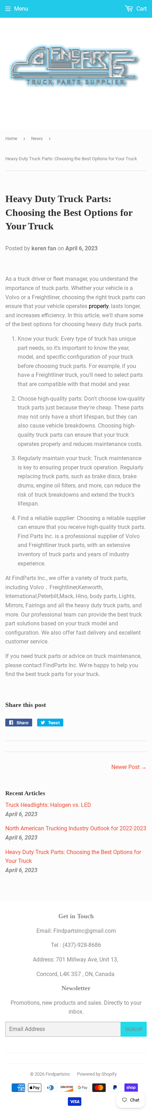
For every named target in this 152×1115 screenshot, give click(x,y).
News (37, 138)
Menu (21, 8)
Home (11, 138)
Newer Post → (129, 767)
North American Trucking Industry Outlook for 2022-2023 (75, 828)
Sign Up (133, 1029)
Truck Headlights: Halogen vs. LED (48, 805)
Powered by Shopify (97, 1074)
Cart (141, 8)
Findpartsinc (58, 1074)
